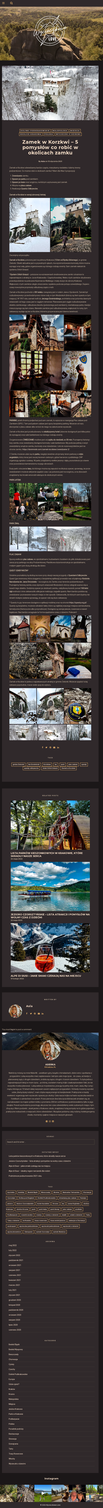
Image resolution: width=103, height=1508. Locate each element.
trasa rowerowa (41, 1220)
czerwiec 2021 (15, 1275)
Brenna (56, 1192)
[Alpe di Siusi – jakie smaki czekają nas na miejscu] (50, 949)
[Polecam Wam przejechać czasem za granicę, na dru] (25, 1493)
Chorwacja (87, 1192)
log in (13, 1029)
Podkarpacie (12, 1215)
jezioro (10, 1204)
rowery (39, 1215)
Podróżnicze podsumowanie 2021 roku (25, 1176)
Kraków (12, 1389)
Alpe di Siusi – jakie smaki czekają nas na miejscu (29, 1166)
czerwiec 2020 (15, 1330)
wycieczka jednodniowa (28, 1226)
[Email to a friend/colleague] (54, 747)
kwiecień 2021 (15, 1280)
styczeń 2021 (14, 1295)
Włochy (12, 1459)
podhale (78, 1209)
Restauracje (14, 1434)
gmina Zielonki (18, 764)
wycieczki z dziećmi (70, 1226)
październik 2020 (16, 1310)
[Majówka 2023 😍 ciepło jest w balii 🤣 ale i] (60, 1493)
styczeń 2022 (14, 1255)
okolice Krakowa (30, 134)
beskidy (21, 1192)
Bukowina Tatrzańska (71, 1192)
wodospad (11, 1226)
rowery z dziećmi (51, 1215)
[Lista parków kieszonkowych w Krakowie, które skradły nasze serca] (50, 826)
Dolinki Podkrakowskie (35, 131)
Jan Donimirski (33, 764)
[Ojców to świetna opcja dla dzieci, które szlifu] (8, 1493)
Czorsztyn (11, 1198)
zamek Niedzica (59, 1232)
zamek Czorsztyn (42, 1232)
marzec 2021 (14, 1285)
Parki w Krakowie (16, 1414)
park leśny (43, 1209)
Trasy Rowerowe (16, 1454)
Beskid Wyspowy (16, 1349)
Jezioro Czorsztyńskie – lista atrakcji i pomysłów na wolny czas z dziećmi (40, 1161)
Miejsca (75, 131)
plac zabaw (73, 764)
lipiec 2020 (13, 1325)
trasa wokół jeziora (57, 1220)
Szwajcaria (13, 1444)
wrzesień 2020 (15, 1315)
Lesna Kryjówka (74, 1204)
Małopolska (60, 131)
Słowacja (12, 1439)
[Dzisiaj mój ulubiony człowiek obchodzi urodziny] (77, 1493)
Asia (43, 161)
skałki (64, 1215)
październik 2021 (16, 1260)
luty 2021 (12, 1290)
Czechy (12, 1369)
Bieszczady (45, 1192)
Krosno (55, 1204)
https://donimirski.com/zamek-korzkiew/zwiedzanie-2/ (46, 449)
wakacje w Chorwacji (77, 1220)
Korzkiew (47, 764)
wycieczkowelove (14, 1232)
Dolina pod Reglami (26, 1198)
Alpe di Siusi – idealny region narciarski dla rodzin (29, 1171)
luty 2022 (12, 1250)
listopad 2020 (14, 1305)
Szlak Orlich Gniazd (50, 768)
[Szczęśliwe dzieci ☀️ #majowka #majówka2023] (43, 1493)
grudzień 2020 (15, 1300)
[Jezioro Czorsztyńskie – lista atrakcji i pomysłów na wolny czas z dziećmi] (50, 887)
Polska (49, 134)
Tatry (88, 1215)
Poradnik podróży (16, 1429)
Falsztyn (83, 1198)
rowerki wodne (27, 1215)
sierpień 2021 (14, 1270)
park (63, 764)
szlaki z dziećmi (76, 1215)
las (56, 764)
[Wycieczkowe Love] (50, 30)
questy (84, 764)
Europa (12, 1379)
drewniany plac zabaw (67, 1198)
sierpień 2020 (14, 1320)
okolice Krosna (22, 1209)
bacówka (10, 1192)
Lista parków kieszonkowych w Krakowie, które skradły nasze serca (37, 1156)
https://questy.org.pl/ (78, 603)
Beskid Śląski (33, 1192)
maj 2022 (13, 1245)
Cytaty (11, 1364)
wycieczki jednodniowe (50, 1226)
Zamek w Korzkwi (68, 768)
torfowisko (27, 1220)
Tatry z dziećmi (13, 1220)
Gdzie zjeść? (14, 1384)
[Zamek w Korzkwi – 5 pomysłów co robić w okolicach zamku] (46, 747)
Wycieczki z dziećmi (68, 134)
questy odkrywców (31, 768)
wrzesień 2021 (15, 1265)
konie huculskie (43, 1204)
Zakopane (28, 1232)
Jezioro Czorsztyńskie (25, 1204)
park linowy (54, 1209)
